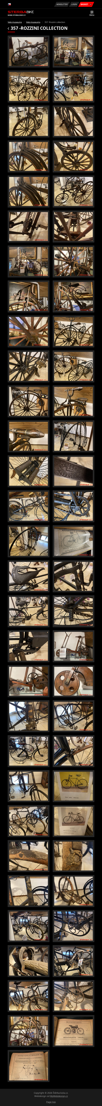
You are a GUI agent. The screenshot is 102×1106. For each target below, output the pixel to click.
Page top (51, 1101)
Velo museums (15, 22)
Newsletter (62, 4)
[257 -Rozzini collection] (28, 51)
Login (74, 4)
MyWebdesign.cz (59, 1096)
